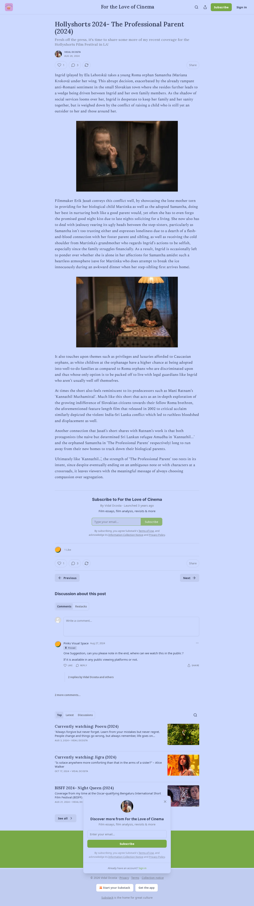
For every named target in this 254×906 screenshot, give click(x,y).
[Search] (196, 7)
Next (186, 578)
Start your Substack (116, 888)
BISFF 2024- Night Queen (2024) (84, 788)
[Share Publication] (205, 7)
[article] (127, 736)
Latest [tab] (70, 715)
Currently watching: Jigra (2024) (85, 757)
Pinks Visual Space (76, 643)
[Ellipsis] (197, 643)
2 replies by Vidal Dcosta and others (91, 677)
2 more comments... (68, 695)
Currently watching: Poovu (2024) (86, 726)
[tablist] (72, 606)
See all (63, 818)
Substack (107, 897)
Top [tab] (59, 715)
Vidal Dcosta (72, 52)
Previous (70, 578)
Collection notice (153, 878)
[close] (165, 801)
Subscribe (221, 7)
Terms (135, 878)
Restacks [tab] (81, 606)
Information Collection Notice (125, 857)
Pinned (71, 647)
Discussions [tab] (85, 715)
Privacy (124, 878)
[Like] (57, 776)
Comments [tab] (64, 606)
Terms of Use (146, 853)
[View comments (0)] (93, 745)
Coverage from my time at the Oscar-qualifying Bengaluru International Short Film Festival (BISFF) (108, 795)
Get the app (147, 888)
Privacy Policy (157, 857)
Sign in (242, 7)
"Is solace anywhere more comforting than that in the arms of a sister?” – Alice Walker (108, 764)
